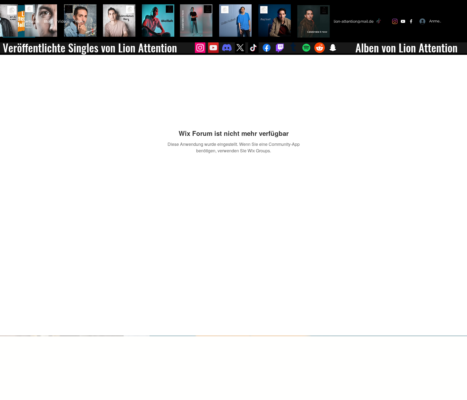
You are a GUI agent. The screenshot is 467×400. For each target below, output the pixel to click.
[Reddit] (319, 47)
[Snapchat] (333, 47)
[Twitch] (280, 47)
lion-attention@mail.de (353, 21)
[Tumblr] (293, 47)
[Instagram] (395, 21)
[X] (386, 21)
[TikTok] (378, 21)
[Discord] (227, 47)
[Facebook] (411, 21)
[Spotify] (306, 47)
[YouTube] (403, 21)
